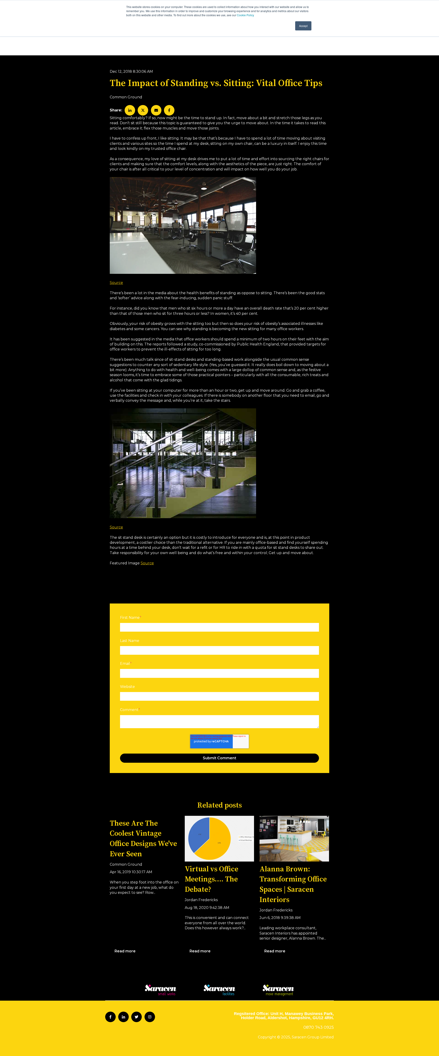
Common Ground (126, 97)
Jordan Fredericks (201, 900)
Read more (125, 951)
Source (116, 282)
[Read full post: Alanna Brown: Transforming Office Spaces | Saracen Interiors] (294, 839)
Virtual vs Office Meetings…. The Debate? (211, 879)
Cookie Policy (245, 15)
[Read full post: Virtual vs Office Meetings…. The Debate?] (219, 839)
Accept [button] (303, 26)
